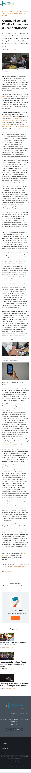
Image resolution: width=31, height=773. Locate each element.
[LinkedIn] (12, 586)
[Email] (25, 586)
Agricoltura (8, 571)
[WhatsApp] (17, 586)
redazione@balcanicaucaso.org (17, 566)
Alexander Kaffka (10, 668)
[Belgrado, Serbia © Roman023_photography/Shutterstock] (7, 633)
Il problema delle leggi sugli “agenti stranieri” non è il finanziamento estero (13, 664)
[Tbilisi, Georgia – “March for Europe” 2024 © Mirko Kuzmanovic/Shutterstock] (7, 653)
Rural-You (11, 506)
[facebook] (10, 729)
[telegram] (21, 729)
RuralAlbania (5, 116)
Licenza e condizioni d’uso (14, 762)
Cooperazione (20, 11)
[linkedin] (18, 729)
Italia (8, 11)
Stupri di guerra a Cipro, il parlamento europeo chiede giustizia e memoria (14, 685)
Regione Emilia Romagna (9, 126)
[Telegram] (21, 586)
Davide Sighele (14, 50)
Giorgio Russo (9, 647)
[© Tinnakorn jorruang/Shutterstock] (7, 674)
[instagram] (7, 729)
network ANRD (6, 253)
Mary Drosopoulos (10, 688)
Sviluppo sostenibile (15, 13)
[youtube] (14, 729)
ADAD (3, 96)
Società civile (5, 13)
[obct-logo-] (14, 702)
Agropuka (16, 234)
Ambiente (13, 11)
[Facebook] (3, 586)
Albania (4, 11)
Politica (26, 11)
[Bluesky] (8, 586)
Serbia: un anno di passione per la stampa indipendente (13, 643)
